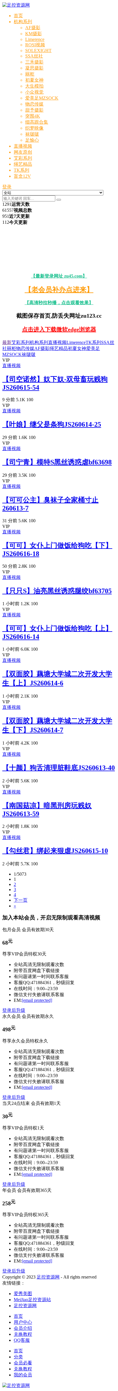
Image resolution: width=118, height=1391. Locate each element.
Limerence (34, 39)
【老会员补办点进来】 (59, 289)
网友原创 (23, 152)
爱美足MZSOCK (41, 98)
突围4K (32, 116)
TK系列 (21, 170)
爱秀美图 (23, 1293)
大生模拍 (34, 86)
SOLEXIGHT (38, 50)
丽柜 (29, 74)
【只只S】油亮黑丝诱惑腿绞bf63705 (57, 591)
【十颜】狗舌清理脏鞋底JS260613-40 (58, 767)
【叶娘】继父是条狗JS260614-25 (51, 424)
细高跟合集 (36, 122)
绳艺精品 (23, 164)
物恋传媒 (34, 104)
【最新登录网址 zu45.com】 (59, 276)
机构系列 (23, 21)
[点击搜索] (58, 200)
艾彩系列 (23, 158)
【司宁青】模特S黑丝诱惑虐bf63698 (57, 462)
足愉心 (32, 140)
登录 (6, 186)
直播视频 (23, 146)
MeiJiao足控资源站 (32, 1299)
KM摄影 (33, 33)
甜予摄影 (34, 110)
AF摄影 (32, 27)
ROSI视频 (35, 44)
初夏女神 (34, 80)
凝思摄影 (34, 68)
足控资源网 (48, 1277)
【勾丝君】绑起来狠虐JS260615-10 (55, 850)
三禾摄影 (34, 62)
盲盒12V (22, 176)
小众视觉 (34, 92)
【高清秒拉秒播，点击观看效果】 (59, 302)
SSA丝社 (34, 56)
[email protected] (37, 1000)
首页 (18, 15)
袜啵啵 (32, 134)
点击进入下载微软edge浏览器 (59, 329)
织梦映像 (34, 128)
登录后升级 (13, 1010)
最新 (6, 342)
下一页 (20, 900)
